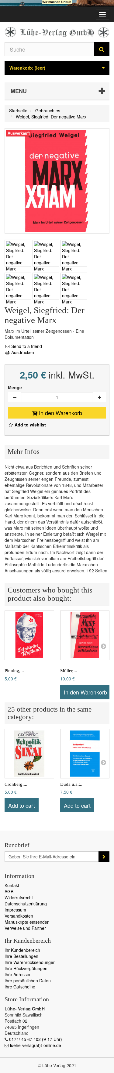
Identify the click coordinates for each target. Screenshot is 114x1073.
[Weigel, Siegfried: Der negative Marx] (18, 253)
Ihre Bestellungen (21, 956)
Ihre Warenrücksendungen (30, 962)
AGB (9, 891)
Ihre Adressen (18, 974)
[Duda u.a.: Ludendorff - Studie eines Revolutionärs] (85, 753)
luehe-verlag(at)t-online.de (35, 1045)
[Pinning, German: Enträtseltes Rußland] (29, 635)
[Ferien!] (57, 3)
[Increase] (99, 397)
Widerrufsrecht (19, 897)
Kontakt (12, 885)
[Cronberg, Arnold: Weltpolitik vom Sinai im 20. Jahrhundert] (29, 753)
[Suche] (101, 49)
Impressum (15, 910)
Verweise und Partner (25, 928)
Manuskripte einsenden (27, 922)
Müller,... (68, 670)
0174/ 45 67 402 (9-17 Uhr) (35, 1039)
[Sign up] (103, 856)
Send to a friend (26, 346)
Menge (15, 387)
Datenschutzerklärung (26, 904)
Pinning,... (14, 670)
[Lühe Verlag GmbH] (57, 32)
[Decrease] (14, 397)
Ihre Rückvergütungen (26, 968)
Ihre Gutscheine (20, 987)
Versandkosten (19, 916)
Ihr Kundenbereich (22, 950)
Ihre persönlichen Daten (28, 980)
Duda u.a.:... (72, 784)
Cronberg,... (16, 784)
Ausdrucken (22, 352)
